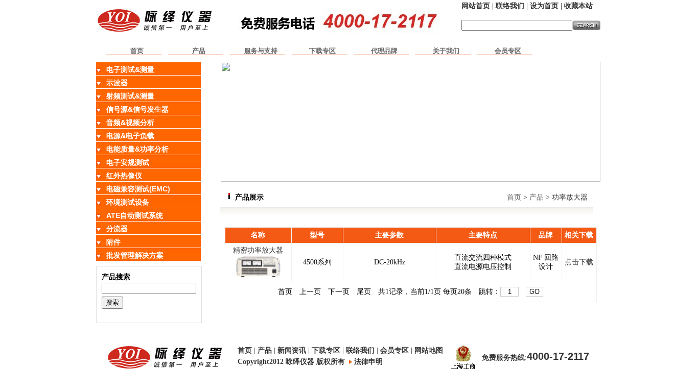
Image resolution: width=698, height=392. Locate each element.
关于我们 (446, 51)
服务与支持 (260, 51)
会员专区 (508, 51)
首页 (137, 51)
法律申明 (368, 361)
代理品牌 (384, 51)
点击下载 (579, 262)
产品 (198, 51)
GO (534, 292)
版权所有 (330, 361)
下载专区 (322, 51)
